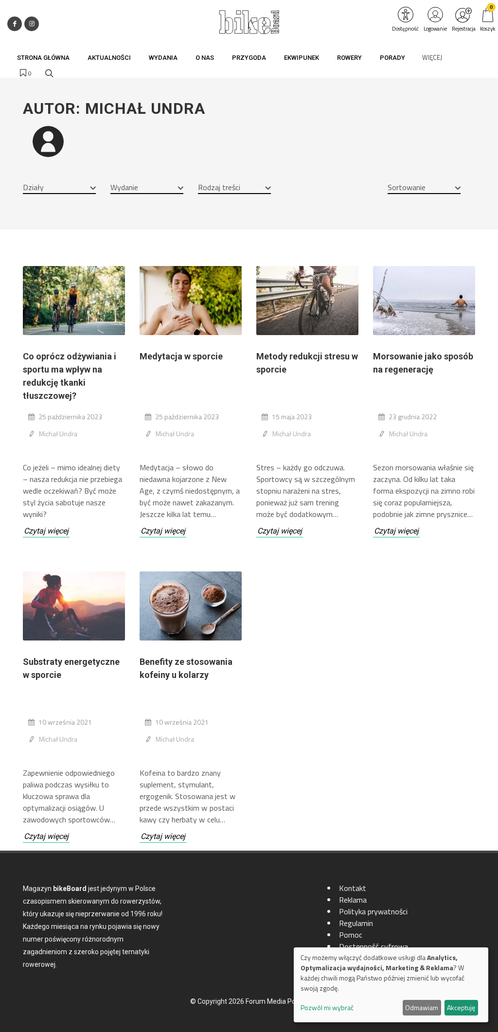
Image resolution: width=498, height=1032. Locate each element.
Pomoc (350, 935)
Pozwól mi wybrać (327, 1007)
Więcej (432, 57)
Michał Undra (58, 433)
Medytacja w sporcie (181, 356)
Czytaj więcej (46, 530)
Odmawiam (421, 1007)
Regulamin (356, 923)
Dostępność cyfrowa (373, 946)
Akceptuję (461, 1007)
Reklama (353, 900)
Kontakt (352, 888)
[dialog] (391, 984)
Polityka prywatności (373, 911)
